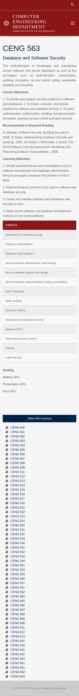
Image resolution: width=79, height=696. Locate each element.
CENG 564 (17, 596)
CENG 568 (17, 614)
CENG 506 (17, 454)
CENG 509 (17, 467)
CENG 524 (17, 520)
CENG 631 (17, 640)
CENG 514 (17, 485)
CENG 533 (17, 538)
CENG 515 (17, 489)
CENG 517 (17, 498)
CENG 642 (17, 654)
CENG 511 (17, 472)
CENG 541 (17, 547)
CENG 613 (17, 636)
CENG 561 (17, 587)
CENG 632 (17, 645)
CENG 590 (17, 618)
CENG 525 (17, 525)
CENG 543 (17, 556)
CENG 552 (17, 569)
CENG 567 (17, 609)
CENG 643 (17, 658)
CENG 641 (17, 649)
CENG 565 (17, 600)
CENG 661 (17, 667)
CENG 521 (17, 507)
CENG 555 (17, 574)
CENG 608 (17, 623)
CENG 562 (17, 592)
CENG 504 (17, 445)
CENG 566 (17, 605)
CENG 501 (17, 432)
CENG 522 (17, 512)
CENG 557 (17, 583)
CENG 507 (17, 458)
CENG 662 (17, 672)
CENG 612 (17, 632)
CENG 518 (17, 503)
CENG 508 (17, 463)
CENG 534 (17, 543)
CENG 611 (17, 627)
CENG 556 (17, 578)
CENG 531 (17, 529)
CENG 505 (17, 449)
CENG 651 (17, 663)
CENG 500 (17, 427)
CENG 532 (17, 534)
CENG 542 (17, 552)
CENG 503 (17, 440)
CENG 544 (17, 560)
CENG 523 (17, 516)
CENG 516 (17, 494)
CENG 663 (17, 676)
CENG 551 (17, 565)
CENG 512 (17, 476)
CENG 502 (17, 436)
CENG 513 (17, 480)
